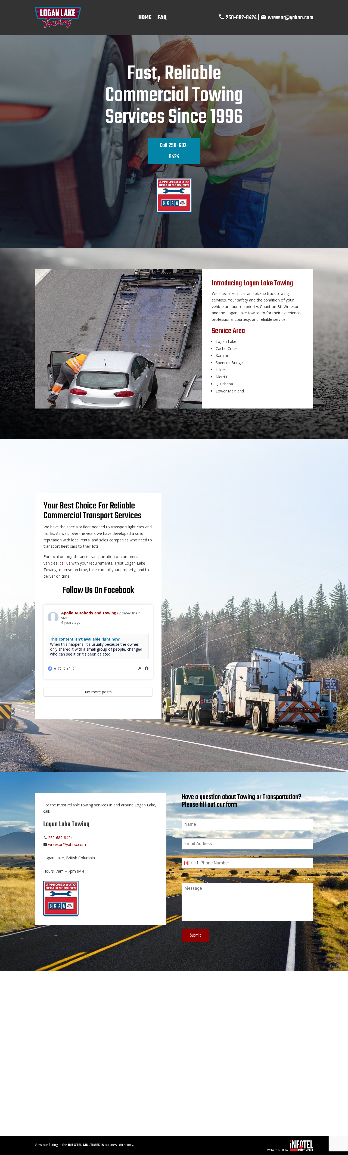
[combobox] (190, 863)
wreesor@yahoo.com (290, 17)
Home (144, 17)
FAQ (161, 17)
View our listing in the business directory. (84, 1144)
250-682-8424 (241, 17)
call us (65, 563)
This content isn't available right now (85, 639)
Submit (195, 935)
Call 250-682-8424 (174, 151)
